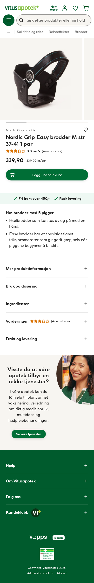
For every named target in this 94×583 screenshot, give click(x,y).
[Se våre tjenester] (28, 402)
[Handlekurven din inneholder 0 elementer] (86, 8)
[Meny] (8, 20)
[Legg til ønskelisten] (86, 129)
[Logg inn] (64, 8)
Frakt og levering (21, 338)
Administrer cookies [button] (40, 573)
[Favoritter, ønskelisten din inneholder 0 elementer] (75, 8)
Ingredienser (17, 303)
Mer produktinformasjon (28, 268)
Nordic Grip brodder (21, 130)
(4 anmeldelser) (52, 151)
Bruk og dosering (22, 286)
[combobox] (53, 20)
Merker (62, 573)
